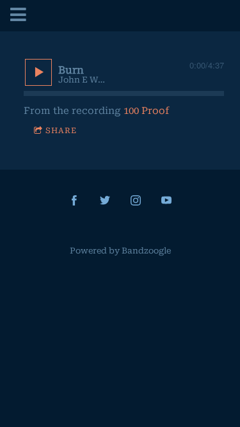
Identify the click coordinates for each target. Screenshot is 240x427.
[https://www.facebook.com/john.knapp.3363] (74, 200)
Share (61, 130)
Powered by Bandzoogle (120, 250)
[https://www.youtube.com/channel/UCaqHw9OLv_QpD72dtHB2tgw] (166, 200)
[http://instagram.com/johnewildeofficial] (136, 200)
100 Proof (146, 111)
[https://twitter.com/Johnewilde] (105, 200)
